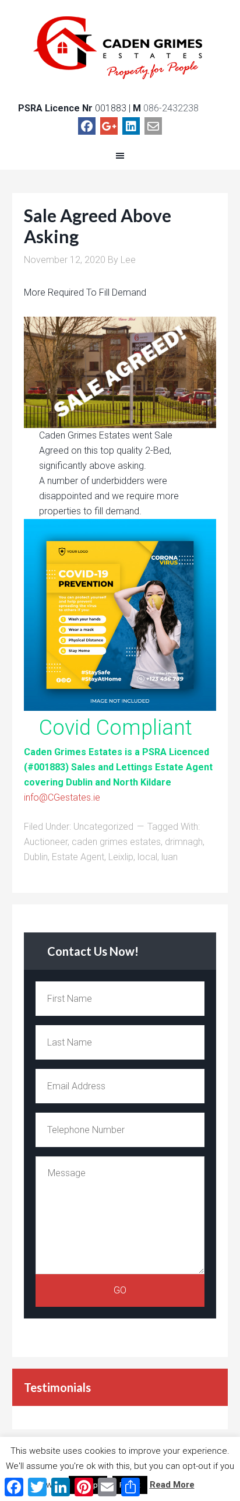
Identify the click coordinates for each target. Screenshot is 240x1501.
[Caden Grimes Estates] (120, 47)
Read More (172, 1484)
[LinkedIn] (131, 126)
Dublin (36, 856)
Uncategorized (103, 826)
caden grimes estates (116, 841)
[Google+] (109, 126)
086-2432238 (171, 108)
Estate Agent (78, 856)
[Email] (153, 126)
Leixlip (120, 856)
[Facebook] (87, 126)
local (147, 856)
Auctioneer (46, 841)
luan (169, 856)
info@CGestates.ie (62, 797)
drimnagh (184, 841)
